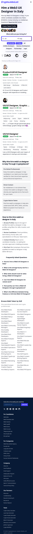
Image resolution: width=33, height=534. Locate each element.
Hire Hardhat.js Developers (22, 350)
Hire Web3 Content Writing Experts (23, 357)
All (24, 43)
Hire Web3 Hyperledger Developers (21, 318)
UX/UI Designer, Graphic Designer (16, 105)
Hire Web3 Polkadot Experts (7, 340)
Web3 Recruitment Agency (10, 444)
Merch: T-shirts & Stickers (10, 483)
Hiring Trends (7, 456)
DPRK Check (7, 453)
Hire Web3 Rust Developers (6, 335)
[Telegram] (10, 409)
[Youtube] (16, 409)
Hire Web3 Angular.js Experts (23, 328)
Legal (25, 48)
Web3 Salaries (7, 422)
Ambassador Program (9, 473)
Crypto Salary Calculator (9, 510)
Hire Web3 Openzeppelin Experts (8, 344)
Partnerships (18, 48)
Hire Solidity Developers (5, 331)
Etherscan (6, 493)
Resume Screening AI (9, 498)
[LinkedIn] (7, 409)
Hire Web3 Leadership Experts (24, 346)
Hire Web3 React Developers (6, 322)
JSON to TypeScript (8, 525)
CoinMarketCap (7, 495)
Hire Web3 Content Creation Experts (7, 366)
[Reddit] (13, 409)
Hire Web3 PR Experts (24, 369)
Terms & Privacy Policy (9, 485)
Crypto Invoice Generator (10, 518)
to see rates (15, 74)
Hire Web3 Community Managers (8, 326)
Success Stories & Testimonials (11, 458)
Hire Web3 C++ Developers (22, 333)
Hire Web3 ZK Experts (8, 314)
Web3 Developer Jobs (9, 419)
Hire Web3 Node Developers (6, 311)
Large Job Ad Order (8, 448)
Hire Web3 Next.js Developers (7, 318)
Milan (17, 77)
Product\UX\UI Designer (15, 72)
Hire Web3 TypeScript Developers (8, 357)
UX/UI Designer (10, 134)
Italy (21, 77)
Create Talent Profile (9, 26)
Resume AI (6, 500)
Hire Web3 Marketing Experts (8, 362)
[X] (4, 409)
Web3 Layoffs (7, 424)
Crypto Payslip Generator (10, 515)
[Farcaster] (19, 409)
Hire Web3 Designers (24, 314)
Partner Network (8, 503)
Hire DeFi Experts (22, 354)
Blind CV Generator (8, 520)
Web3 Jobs (6, 417)
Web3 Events (7, 426)
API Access (6, 478)
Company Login (7, 451)
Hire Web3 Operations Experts (8, 348)
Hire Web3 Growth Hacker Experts (23, 324)
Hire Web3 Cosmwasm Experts (24, 337)
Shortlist (11, 43)
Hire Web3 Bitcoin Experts (23, 366)
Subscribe (24, 404)
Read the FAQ (13, 22)
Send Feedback (7, 468)
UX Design (12, 147)
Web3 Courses (7, 429)
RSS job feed (7, 436)
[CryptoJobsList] (9, 2)
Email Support (7, 471)
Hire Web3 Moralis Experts (23, 341)
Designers (9, 48)
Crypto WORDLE (7, 527)
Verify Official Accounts (9, 481)
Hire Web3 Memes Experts (23, 362)
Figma (19, 118)
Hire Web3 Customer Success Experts (24, 311)
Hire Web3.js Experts (7, 369)
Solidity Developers (8, 46)
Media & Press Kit (8, 476)
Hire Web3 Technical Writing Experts (7, 353)
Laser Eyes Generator (9, 513)
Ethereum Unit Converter (10, 522)
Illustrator (24, 149)
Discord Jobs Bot (7, 434)
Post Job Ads (6, 446)
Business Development (23, 46)
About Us (6, 466)
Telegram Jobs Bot (8, 431)
